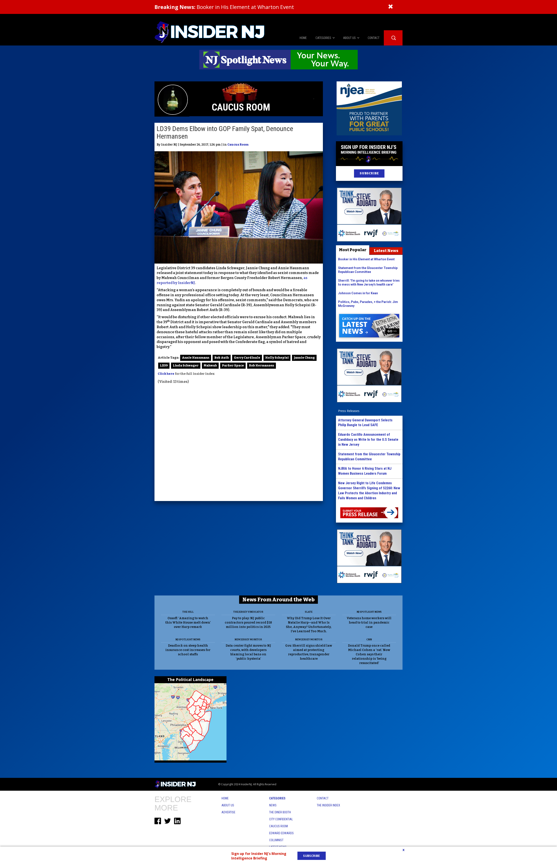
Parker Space (233, 365)
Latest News (386, 250)
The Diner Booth (280, 812)
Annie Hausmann (195, 358)
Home (225, 798)
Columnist (276, 840)
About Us (227, 805)
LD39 (164, 365)
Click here (166, 374)
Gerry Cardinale (247, 358)
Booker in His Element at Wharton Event (224, 6)
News (273, 805)
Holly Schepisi (277, 358)
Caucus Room (237, 144)
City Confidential (281, 819)
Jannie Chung (304, 358)
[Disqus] (239, 443)
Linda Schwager (186, 365)
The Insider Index (328, 805)
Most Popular (352, 249)
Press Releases (348, 411)
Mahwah (210, 365)
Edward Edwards (281, 833)
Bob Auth (221, 358)
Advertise (228, 812)
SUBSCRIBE (369, 173)
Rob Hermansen (261, 365)
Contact (323, 798)
